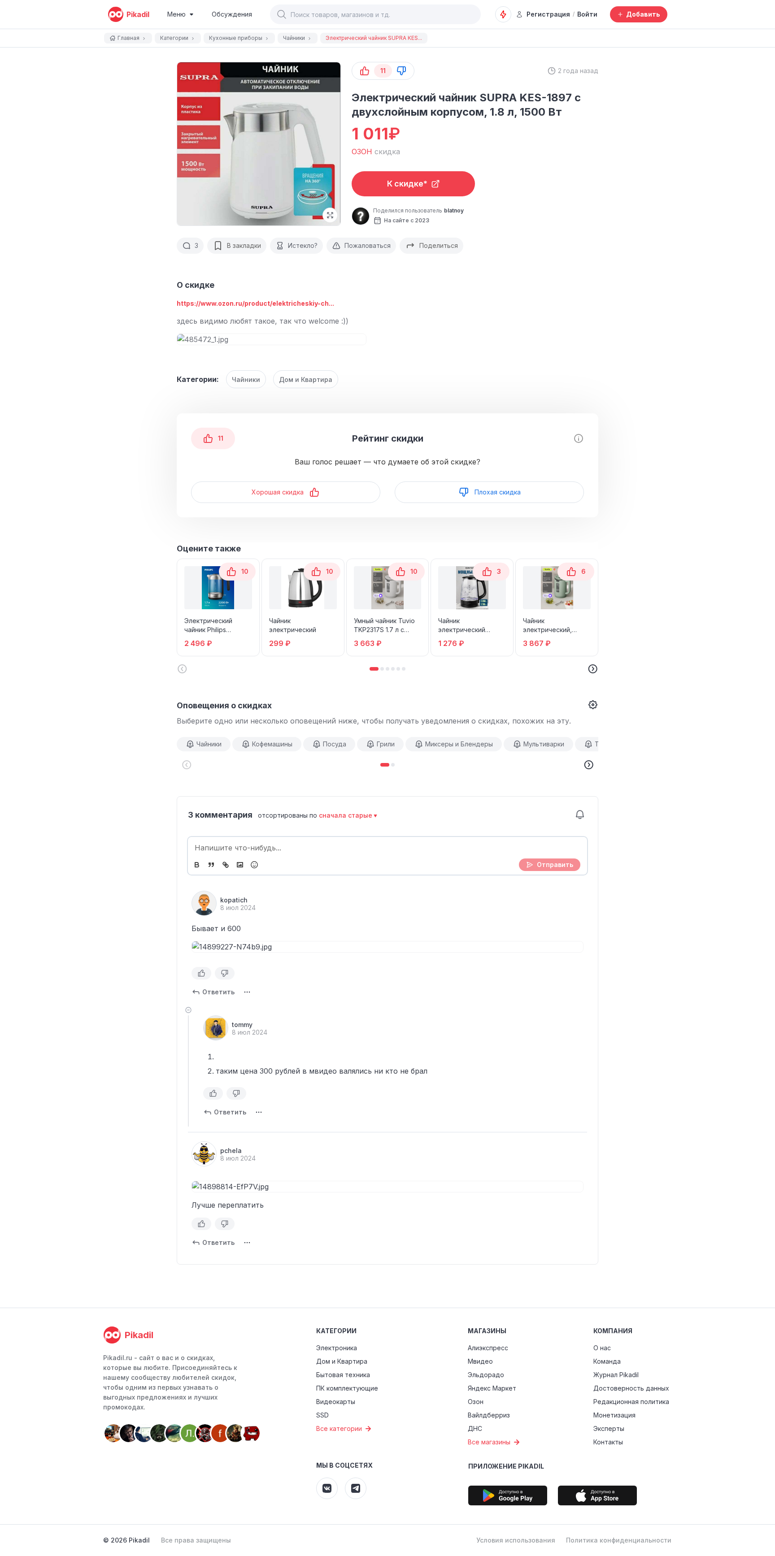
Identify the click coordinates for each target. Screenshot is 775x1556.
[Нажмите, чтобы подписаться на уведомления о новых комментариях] (580, 814)
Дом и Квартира (305, 379)
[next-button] (588, 764)
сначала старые (345, 815)
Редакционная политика (631, 1401)
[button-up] (364, 70)
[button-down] (401, 70)
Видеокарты (335, 1401)
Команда (607, 1361)
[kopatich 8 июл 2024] (204, 903)
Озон (475, 1401)
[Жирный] (197, 864)
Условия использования (515, 1540)
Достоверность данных (631, 1388)
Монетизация (614, 1415)
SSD (322, 1415)
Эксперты (608, 1428)
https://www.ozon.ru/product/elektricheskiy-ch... (255, 303)
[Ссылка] (225, 864)
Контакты (608, 1442)
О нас (602, 1348)
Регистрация (548, 14)
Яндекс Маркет (492, 1388)
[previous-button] (186, 764)
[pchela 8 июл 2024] (204, 1153)
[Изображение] (240, 864)
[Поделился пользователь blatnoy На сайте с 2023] (361, 216)
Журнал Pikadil (616, 1374)
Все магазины (489, 1442)
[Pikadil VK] (327, 1488)
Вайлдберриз (489, 1415)
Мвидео (480, 1361)
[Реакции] (254, 864)
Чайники (246, 379)
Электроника (336, 1348)
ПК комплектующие (347, 1388)
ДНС (475, 1428)
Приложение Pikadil (506, 1466)
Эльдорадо (486, 1374)
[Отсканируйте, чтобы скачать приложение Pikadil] (507, 1495)
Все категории (339, 1428)
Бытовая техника (343, 1374)
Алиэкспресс (488, 1348)
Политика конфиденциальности (618, 1540)
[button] (281, 14)
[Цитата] (211, 864)
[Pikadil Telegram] (355, 1488)
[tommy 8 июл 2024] (215, 1027)
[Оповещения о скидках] (503, 14)
